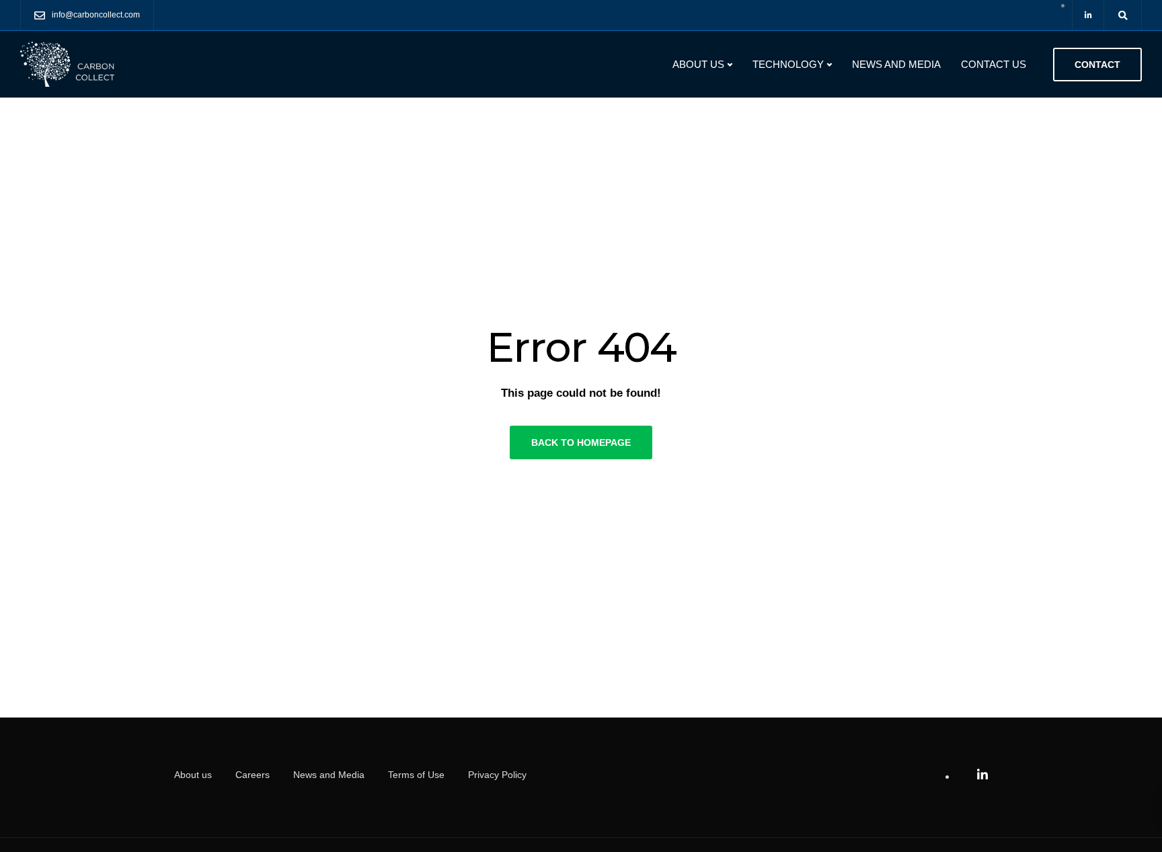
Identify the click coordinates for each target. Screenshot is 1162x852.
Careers (252, 774)
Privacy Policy (497, 774)
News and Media (896, 64)
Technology (788, 64)
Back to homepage (581, 442)
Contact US (993, 64)
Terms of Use (416, 774)
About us (193, 774)
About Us (698, 64)
